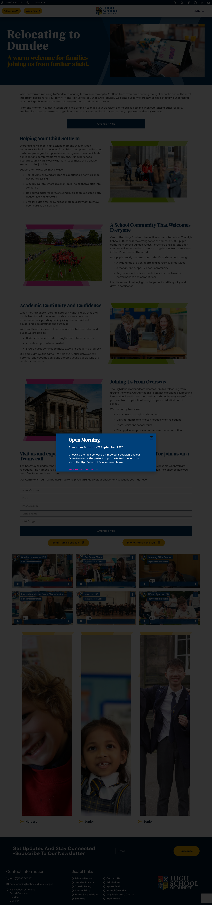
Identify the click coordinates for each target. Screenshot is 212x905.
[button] (151, 438)
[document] (106, 452)
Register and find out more (85, 469)
